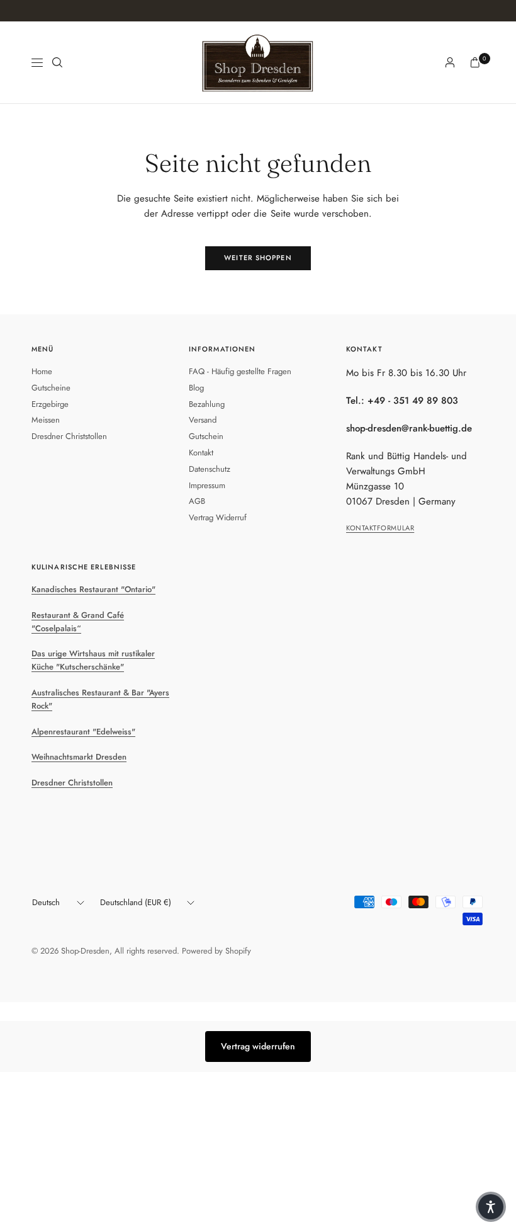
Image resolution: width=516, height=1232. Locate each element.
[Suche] (57, 62)
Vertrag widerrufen (258, 1046)
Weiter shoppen (257, 258)
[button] (491, 1207)
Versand (202, 420)
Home (41, 371)
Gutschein (206, 436)
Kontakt (201, 453)
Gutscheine (50, 388)
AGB (197, 501)
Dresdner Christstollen (69, 436)
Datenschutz (209, 469)
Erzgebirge (50, 404)
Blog (196, 388)
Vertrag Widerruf (218, 517)
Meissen (45, 420)
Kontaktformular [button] (380, 527)
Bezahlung (207, 404)
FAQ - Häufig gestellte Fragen (240, 371)
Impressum (207, 485)
